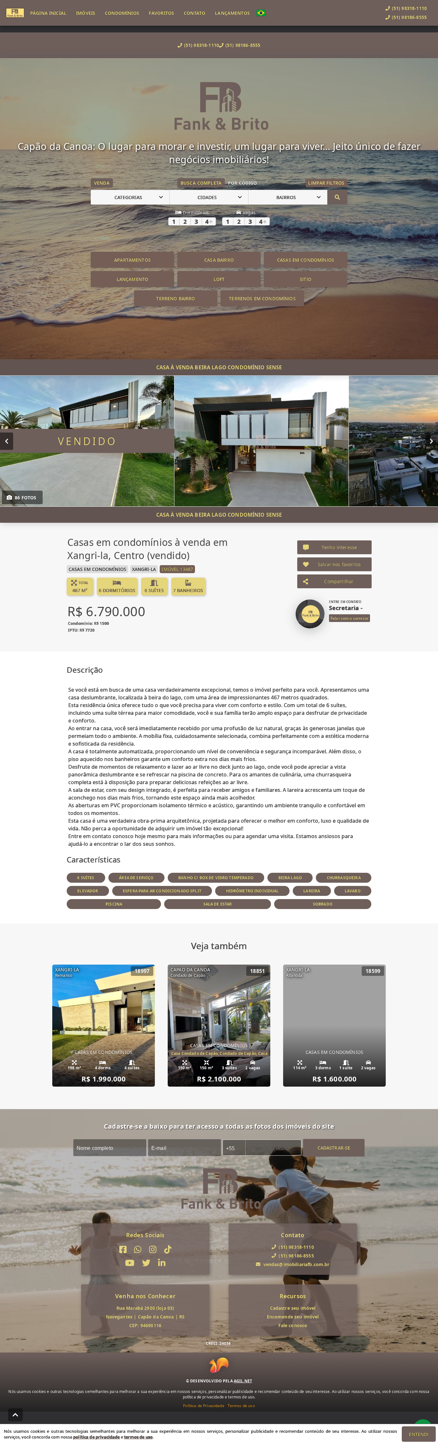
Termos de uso (241, 1405)
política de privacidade (96, 1437)
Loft (219, 279)
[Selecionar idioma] (264, 13)
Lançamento (132, 279)
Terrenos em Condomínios (262, 298)
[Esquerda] (6, 441)
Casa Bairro (219, 260)
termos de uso (138, 1437)
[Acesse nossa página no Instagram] (152, 1249)
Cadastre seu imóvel (293, 1308)
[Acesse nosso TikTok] (168, 1249)
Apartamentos (132, 260)
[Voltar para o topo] (15, 1414)
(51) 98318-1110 (201, 45)
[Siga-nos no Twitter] (146, 1263)
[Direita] (431, 441)
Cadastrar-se (333, 1148)
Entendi (418, 1434)
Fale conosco (292, 1325)
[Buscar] (337, 197)
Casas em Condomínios (305, 260)
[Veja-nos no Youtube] (129, 1263)
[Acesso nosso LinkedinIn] (161, 1263)
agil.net (243, 1381)
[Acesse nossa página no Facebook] (123, 1249)
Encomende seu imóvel (293, 1317)
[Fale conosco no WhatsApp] (137, 1249)
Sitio (305, 279)
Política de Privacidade (203, 1405)
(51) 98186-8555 (242, 45)
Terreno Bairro (175, 298)
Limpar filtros (326, 183)
